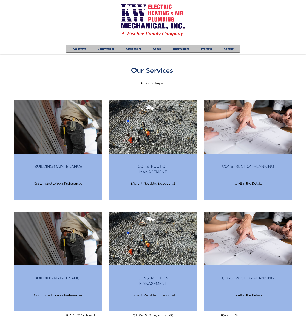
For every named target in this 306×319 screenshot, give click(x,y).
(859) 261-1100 (229, 315)
